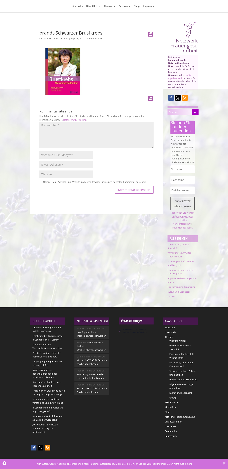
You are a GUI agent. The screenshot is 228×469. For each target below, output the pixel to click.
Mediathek (170, 407)
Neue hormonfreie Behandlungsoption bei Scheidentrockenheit (44, 374)
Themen (108, 6)
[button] (171, 98)
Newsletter (170, 426)
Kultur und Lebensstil (179, 291)
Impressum (149, 6)
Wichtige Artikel (177, 340)
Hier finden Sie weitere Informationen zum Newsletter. (182, 216)
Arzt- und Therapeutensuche (180, 416)
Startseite (77, 6)
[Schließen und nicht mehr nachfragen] (224, 464)
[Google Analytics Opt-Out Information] (4, 464)
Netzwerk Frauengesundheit (184, 45)
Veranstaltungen (173, 421)
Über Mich (91, 6)
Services (123, 6)
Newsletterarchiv (181, 223)
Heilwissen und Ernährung (181, 286)
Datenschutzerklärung (74, 119)
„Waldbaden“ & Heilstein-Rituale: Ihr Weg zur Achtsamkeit (45, 428)
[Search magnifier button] (195, 112)
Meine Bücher (172, 402)
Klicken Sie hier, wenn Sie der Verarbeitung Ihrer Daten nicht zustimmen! (153, 463)
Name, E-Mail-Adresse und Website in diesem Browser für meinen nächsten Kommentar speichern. (95, 181)
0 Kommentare (95, 38)
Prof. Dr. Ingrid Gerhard (56, 38)
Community (171, 431)
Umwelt (171, 296)
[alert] (136, 330)
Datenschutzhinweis (182, 227)
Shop (137, 6)
